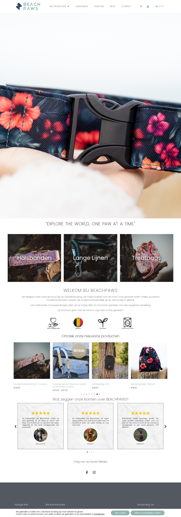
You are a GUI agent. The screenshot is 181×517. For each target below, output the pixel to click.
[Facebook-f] (87, 472)
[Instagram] (94, 472)
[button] (81, 394)
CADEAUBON (81, 6)
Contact (126, 6)
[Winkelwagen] (141, 6)
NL (157, 6)
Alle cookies (120, 513)
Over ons (99, 6)
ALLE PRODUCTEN (57, 6)
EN (160, 6)
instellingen (99, 514)
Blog (112, 6)
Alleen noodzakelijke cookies (148, 513)
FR (163, 6)
